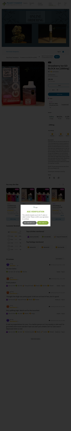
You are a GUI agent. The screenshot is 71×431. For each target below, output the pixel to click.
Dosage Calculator (40, 3)
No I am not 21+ (29, 223)
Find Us (65, 3)
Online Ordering (51, 3)
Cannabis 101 (31, 3)
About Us (59, 3)
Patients (25, 3)
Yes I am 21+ (43, 223)
